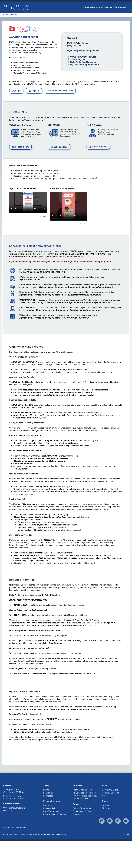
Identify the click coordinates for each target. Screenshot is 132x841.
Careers (105, 801)
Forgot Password (44, 175)
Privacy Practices (33, 834)
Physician (106, 808)
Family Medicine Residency (85, 795)
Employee (77, 804)
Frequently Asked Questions (81, 178)
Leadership (48, 792)
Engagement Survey (82, 811)
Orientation (77, 814)
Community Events (110, 789)
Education (77, 785)
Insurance (47, 805)
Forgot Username (48, 173)
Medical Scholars (80, 798)
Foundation (48, 795)
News (104, 785)
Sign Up (35, 90)
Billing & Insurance (52, 801)
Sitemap (126, 834)
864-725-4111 (9, 796)
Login (18, 90)
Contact (7, 785)
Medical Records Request (54, 814)
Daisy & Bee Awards (82, 808)
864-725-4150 (9, 798)
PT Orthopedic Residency (84, 792)
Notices (105, 795)
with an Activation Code (61, 90)
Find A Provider (99, 146)
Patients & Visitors (11, 803)
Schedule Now (22, 146)
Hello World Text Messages (83, 61)
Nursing (105, 805)
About (46, 785)
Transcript (42, 217)
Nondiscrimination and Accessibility (54, 834)
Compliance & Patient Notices (14, 834)
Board (46, 789)
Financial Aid (49, 808)
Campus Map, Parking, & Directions (14, 809)
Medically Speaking (110, 792)
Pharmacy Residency (82, 789)
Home (5, 15)
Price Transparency (52, 811)
